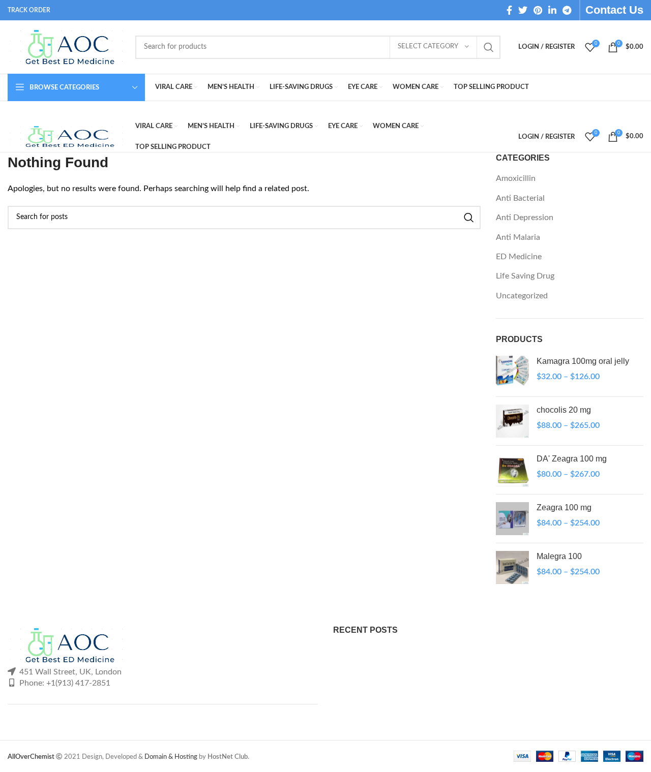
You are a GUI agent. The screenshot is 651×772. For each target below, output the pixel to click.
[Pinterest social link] (537, 10)
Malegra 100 (559, 556)
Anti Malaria (518, 237)
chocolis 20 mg (564, 410)
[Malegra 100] (512, 567)
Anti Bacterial (520, 198)
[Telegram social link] (566, 10)
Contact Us (614, 10)
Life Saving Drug (525, 276)
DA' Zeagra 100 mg (572, 458)
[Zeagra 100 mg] (512, 518)
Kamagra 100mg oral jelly (583, 361)
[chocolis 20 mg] (512, 421)
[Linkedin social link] (552, 10)
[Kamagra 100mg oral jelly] (512, 372)
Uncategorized (522, 296)
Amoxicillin (516, 178)
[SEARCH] (488, 47)
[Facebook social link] (509, 10)
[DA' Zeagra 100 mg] (512, 469)
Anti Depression (524, 217)
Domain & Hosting (170, 757)
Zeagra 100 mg (564, 507)
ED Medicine (519, 257)
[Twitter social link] (522, 10)
